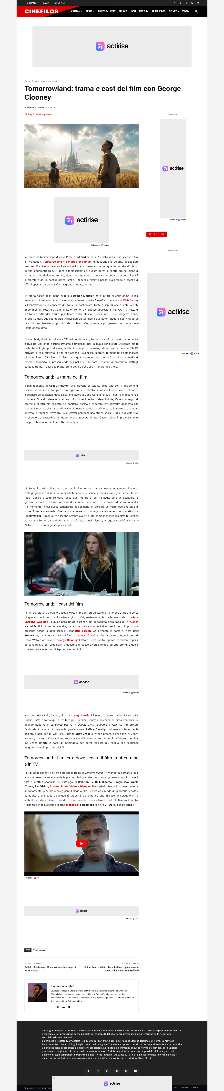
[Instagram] (181, 3)
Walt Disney (131, 300)
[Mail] (69, 1006)
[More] (135, 115)
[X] (192, 3)
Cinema (35, 80)
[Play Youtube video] (81, 843)
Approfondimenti (49, 80)
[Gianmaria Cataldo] (37, 996)
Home (27, 80)
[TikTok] (186, 3)
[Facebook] (175, 3)
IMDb (36, 877)
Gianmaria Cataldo (35, 107)
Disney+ (85, 786)
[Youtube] (198, 3)
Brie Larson (83, 630)
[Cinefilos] (43, 11)
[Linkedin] (119, 115)
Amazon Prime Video (63, 786)
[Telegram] (126, 115)
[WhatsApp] (111, 115)
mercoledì (72, 804)
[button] (196, 11)
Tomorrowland (40, 950)
